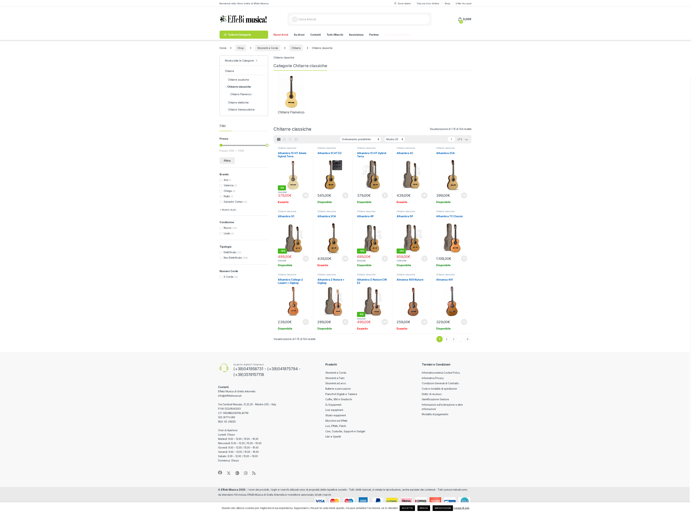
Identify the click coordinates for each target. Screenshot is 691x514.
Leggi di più (461, 508)
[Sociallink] (220, 473)
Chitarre (296, 47)
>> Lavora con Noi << (398, 34)
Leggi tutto (305, 195)
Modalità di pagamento (435, 414)
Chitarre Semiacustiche (241, 109)
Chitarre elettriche (238, 102)
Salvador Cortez (233, 201)
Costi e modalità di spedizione (439, 388)
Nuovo (227, 227)
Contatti (315, 34)
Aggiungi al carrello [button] (343, 195)
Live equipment (334, 409)
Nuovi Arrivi (281, 34)
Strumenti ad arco (335, 383)
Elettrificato (230, 252)
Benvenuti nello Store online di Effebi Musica (244, 3)
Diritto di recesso (431, 394)
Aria (226, 179)
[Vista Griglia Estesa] (284, 139)
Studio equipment (335, 415)
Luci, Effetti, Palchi (335, 425)
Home (223, 47)
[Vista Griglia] (278, 139)
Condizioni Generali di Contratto (440, 383)
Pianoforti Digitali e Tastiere (341, 394)
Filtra (227, 160)
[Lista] (290, 139)
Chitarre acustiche (238, 79)
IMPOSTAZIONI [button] (443, 508)
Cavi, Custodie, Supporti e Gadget (345, 431)
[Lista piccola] (296, 139)
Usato (227, 233)
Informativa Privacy (433, 378)
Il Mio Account (463, 3)
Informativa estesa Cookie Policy (441, 372)
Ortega (228, 190)
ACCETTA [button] (407, 508)
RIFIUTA (424, 508)
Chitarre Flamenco (241, 94)
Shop (447, 3)
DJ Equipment (333, 404)
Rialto (227, 196)
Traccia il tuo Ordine (428, 3)
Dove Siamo (404, 3)
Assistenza (356, 34)
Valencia (229, 185)
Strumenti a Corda (267, 47)
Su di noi (299, 34)
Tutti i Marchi (335, 34)
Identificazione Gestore (435, 399)
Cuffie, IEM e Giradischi (338, 399)
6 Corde (228, 276)
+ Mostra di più (228, 209)
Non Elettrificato (233, 257)
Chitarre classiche (287, 148)
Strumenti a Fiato (335, 378)
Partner (374, 34)
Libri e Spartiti (333, 436)
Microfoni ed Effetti (336, 420)
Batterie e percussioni (338, 388)
